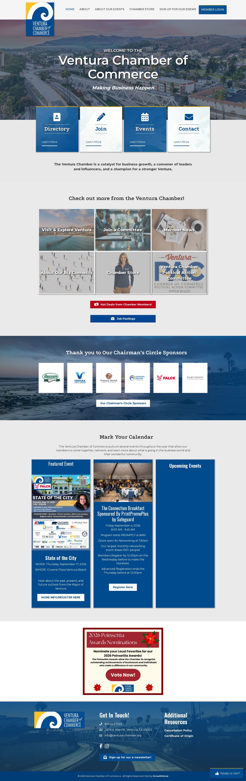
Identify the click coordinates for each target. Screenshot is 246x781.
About (84, 9)
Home (69, 9)
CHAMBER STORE (141, 9)
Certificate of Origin (178, 736)
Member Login (212, 9)
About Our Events (109, 9)
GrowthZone (160, 776)
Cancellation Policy (178, 730)
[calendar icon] (145, 119)
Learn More (49, 142)
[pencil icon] (57, 119)
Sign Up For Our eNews (177, 9)
